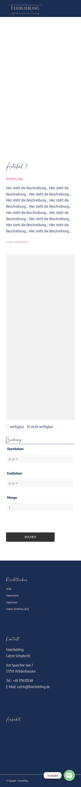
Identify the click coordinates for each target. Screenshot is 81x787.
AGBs (9, 588)
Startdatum (15, 449)
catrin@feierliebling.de (33, 686)
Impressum (11, 602)
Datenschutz (12, 595)
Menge (12, 497)
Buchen (30, 537)
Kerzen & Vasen (21, 241)
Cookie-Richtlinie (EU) (17, 609)
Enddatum (14, 473)
